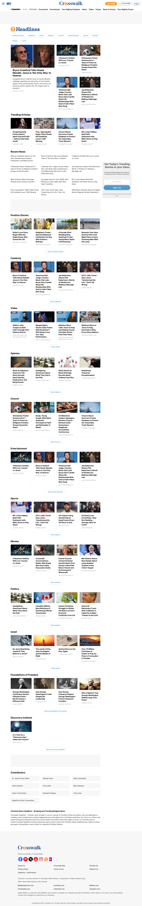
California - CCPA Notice (27, 873)
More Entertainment (55, 492)
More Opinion (56, 392)
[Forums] (46, 859)
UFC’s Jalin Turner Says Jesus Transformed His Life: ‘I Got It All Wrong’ (53, 192)
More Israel (55, 668)
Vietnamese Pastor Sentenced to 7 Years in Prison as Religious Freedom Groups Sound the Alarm (24, 169)
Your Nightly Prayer (125, 9)
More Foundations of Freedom (55, 711)
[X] (30, 859)
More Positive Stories (55, 252)
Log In (136, 4)
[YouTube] (36, 859)
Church (61, 36)
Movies (95, 36)
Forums (33, 9)
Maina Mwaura (78, 786)
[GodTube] (51, 859)
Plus (25, 9)
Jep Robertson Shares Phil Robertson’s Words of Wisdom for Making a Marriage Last (86, 169)
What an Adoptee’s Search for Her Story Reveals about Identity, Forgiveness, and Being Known (23, 158)
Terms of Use (59, 869)
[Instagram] (41, 859)
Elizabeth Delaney (49, 793)
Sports (85, 36)
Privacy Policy (23, 869)
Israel (24, 41)
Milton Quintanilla (79, 778)
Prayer (98, 9)
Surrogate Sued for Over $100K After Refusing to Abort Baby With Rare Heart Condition (54, 181)
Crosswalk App (59, 866)
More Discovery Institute (55, 749)
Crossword (43, 9)
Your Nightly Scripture (71, 9)
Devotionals (55, 9)
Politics (15, 41)
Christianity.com (24, 889)
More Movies (55, 582)
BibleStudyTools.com (26, 885)
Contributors (18, 772)
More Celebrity (55, 302)
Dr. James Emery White (20, 778)
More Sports (55, 535)
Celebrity (31, 36)
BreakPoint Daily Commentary (23, 800)
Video (91, 9)
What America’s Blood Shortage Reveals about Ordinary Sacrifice (23, 180)
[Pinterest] (25, 859)
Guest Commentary (19, 793)
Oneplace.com (94, 889)
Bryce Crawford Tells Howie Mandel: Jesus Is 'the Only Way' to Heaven (54, 157)
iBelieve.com (94, 885)
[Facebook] (20, 859)
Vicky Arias (77, 793)
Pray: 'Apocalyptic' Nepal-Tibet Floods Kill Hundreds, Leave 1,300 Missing (25, 191)
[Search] (9, 4)
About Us (21, 866)
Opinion (51, 36)
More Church (55, 442)
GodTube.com (59, 885)
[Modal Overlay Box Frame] (116, 180)
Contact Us (93, 866)
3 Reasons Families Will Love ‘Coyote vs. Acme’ (85, 157)
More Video (55, 347)
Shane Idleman (17, 786)
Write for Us (93, 869)
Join (111, 4)
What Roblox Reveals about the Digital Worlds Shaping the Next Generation (86, 191)
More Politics (55, 625)
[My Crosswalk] (124, 3)
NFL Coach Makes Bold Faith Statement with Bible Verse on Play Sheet (84, 181)
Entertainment (73, 36)
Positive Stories (18, 36)
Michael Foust (48, 778)
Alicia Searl (47, 786)
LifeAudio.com (59, 889)
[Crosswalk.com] (71, 3)
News (84, 9)
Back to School (109, 9)
